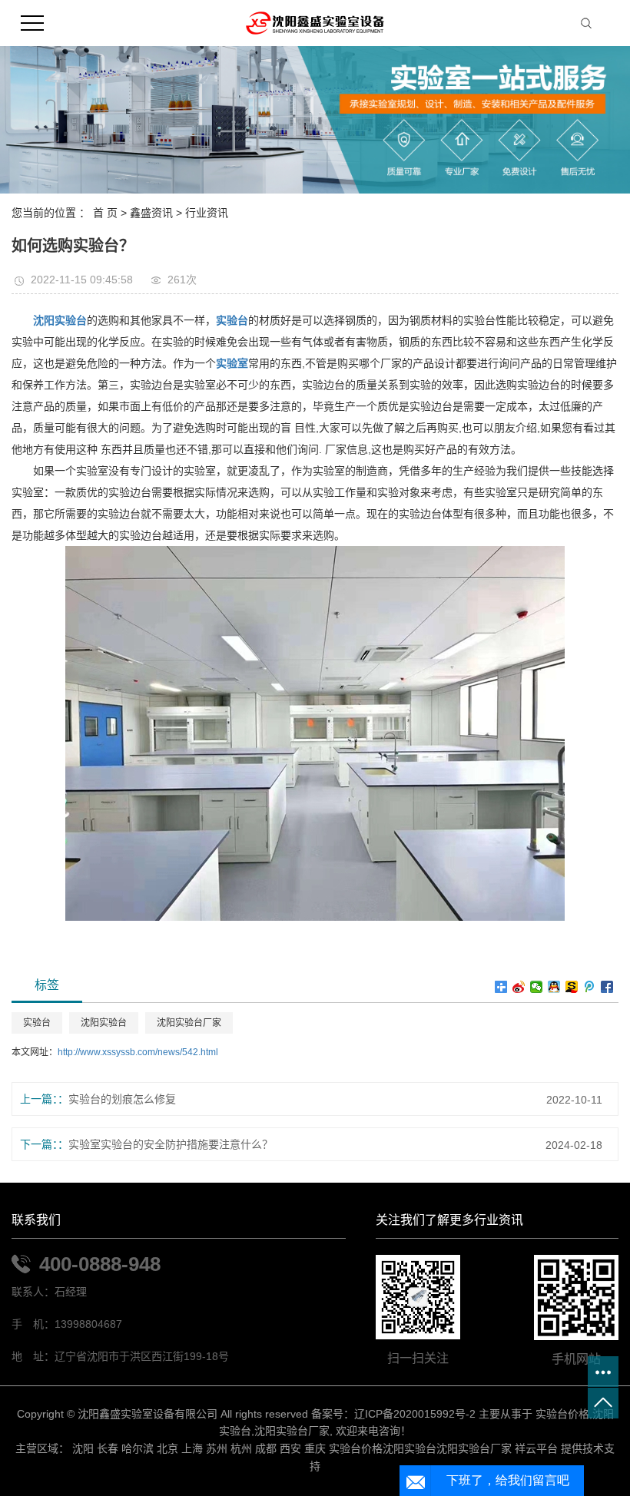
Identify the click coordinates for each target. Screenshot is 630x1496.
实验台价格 (562, 1414)
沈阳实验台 (104, 1023)
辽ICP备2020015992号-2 (415, 1414)
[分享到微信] (536, 987)
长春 (107, 1448)
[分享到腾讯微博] (589, 987)
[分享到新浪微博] (519, 987)
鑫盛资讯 (151, 213)
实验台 (37, 1023)
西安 (290, 1448)
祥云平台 (536, 1448)
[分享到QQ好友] (554, 987)
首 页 (105, 213)
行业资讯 (206, 213)
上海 (192, 1448)
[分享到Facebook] (607, 987)
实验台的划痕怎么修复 (122, 1099)
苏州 (216, 1448)
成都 (266, 1448)
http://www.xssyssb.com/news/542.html (138, 1052)
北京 (167, 1448)
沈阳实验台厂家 (189, 1023)
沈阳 (83, 1448)
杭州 (241, 1448)
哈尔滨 (137, 1448)
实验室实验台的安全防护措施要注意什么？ (170, 1144)
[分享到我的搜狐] (572, 987)
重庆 (315, 1448)
